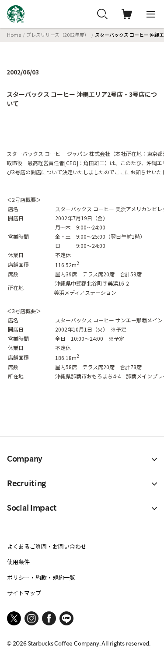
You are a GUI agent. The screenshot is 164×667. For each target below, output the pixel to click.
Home (14, 34)
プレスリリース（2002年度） (57, 34)
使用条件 (18, 562)
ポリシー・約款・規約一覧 (41, 577)
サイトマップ (24, 593)
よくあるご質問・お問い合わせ (47, 546)
